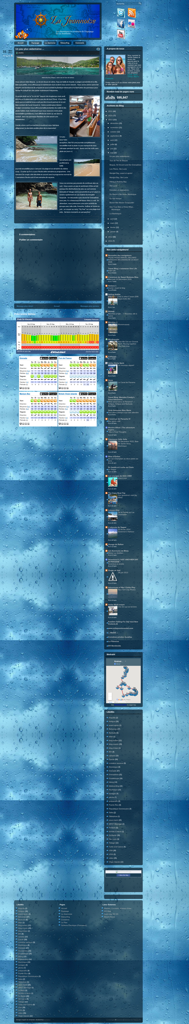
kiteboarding (114, 786)
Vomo (110, 380)
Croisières (65, 920)
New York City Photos (127, 590)
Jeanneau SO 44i (111, 914)
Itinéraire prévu (120, 705)
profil (117, 82)
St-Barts (112, 828)
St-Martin (112, 835)
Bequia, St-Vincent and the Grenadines (125, 165)
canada (112, 756)
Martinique (113, 790)
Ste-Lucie (113, 186)
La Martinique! (115, 214)
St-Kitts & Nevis (115, 831)
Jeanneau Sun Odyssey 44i (132, 1020)
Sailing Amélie (114, 294)
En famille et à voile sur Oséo (121, 467)
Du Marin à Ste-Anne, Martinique (123, 194)
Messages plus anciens (89, 306)
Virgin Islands (114, 862)
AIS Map (107, 911)
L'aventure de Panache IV (119, 419)
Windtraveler (113, 339)
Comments (79, 43)
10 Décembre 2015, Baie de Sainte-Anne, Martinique (128, 443)
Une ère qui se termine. (127, 607)
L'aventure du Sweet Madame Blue (123, 277)
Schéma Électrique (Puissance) (74, 925)
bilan (111, 737)
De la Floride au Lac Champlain (126, 513)
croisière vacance (116, 763)
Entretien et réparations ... (120, 190)
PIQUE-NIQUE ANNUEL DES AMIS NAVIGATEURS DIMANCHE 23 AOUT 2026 (123, 260)
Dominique (113, 767)
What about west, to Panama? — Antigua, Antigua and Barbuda (121, 403)
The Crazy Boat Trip (116, 493)
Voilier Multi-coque (116, 605)
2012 (110, 237)
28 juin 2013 (123, 573)
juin (112, 149)
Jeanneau (120, 1020)
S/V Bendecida (114, 646)
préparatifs (113, 801)
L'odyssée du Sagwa (117, 527)
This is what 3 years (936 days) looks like (128, 298)
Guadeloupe (114, 778)
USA (111, 850)
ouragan (112, 794)
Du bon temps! (115, 198)
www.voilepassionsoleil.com (120, 628)
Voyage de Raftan (116, 544)
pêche (111, 797)
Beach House (109, 917)
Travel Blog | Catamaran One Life (122, 268)
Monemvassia (123, 324)
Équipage (65, 911)
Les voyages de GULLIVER (120, 476)
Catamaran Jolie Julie (117, 439)
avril (112, 219)
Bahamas (113, 729)
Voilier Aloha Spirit (116, 363)
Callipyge (112, 357)
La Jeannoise (50, 43)
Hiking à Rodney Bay (118, 182)
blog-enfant (113, 740)
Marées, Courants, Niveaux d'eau (117, 908)
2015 (110, 111)
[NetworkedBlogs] (123, 872)
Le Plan (64, 922)
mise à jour (122, 478)
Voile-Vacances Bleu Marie (119, 410)
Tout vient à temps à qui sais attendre (123, 412)
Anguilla (112, 718)
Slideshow (113, 816)
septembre (115, 136)
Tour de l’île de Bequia (119, 161)
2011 (110, 241)
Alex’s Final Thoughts (117, 432)
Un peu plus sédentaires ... (29, 49)
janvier (113, 232)
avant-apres (114, 725)
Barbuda (112, 733)
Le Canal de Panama (126, 382)
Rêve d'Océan (114, 456)
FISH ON (111, 271)
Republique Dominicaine (119, 809)
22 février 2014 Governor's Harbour (126, 530)
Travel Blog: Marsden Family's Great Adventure (121, 398)
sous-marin (113, 820)
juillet (112, 144)
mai (112, 153)
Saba (111, 812)
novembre (114, 127)
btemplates (47, 1020)
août (112, 140)
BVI (110, 752)
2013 (110, 120)
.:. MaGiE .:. (113, 633)
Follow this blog (123, 875)
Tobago (112, 843)
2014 (110, 116)
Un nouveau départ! (126, 365)
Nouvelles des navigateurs (120, 255)
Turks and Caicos (116, 847)
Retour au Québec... (116, 553)
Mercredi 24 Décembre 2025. (120, 279)
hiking (111, 782)
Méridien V (112, 322)
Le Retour (112, 469)
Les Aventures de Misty (118, 551)
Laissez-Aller (113, 510)
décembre (114, 123)
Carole (111, 759)
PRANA (111, 311)
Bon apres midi (114, 421)
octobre (113, 132)
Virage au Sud (114, 570)
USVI (111, 854)
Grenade (112, 771)
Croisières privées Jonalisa (120, 637)
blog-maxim (114, 744)
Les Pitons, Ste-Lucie (118, 169)
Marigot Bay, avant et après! (121, 173)
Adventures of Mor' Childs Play (121, 587)
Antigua (112, 721)
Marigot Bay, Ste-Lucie (119, 177)
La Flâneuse (113, 641)
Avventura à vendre (116, 564)
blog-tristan (113, 748)
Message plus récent (25, 306)
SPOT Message (115, 824)
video (111, 858)
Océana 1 (112, 286)
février (113, 227)
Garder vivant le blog (116, 288)
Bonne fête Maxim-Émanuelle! (122, 203)
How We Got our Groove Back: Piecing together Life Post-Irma (128, 344)
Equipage (35, 43)
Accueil (21, 43)
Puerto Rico (114, 805)
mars (112, 223)
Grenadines (28, 53)
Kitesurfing (65, 43)
